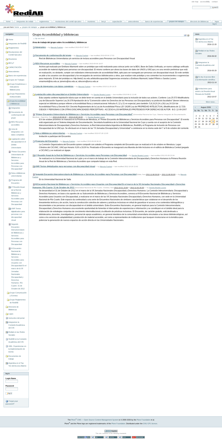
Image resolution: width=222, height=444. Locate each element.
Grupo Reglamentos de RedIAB (18, 301)
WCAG (97, 437)
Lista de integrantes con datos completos (17, 132)
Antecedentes (133, 21)
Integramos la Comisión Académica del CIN (16, 325)
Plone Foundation (143, 420)
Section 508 (83, 437)
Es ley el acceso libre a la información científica (205, 79)
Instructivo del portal (16, 318)
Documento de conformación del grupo (18, 115)
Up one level (40, 38)
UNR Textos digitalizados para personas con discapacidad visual (18, 214)
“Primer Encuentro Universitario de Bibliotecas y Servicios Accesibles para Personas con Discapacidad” (18, 160)
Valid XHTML (111, 437)
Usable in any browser (138, 437)
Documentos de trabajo (14, 357)
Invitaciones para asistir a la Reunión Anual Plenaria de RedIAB (205, 93)
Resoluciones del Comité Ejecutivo (68, 21)
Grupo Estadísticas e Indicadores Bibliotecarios (18, 87)
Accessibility (205, 2)
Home (8, 21)
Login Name (11, 378)
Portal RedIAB (24, 10)
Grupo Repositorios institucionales (17, 95)
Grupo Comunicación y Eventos (18, 294)
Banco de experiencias (154, 21)
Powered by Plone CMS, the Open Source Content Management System (111, 431)
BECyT (103, 21)
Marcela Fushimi (57, 47)
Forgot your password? (12, 402)
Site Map (195, 2)
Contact (215, 2)
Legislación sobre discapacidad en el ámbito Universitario (18, 143)
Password (10, 386)
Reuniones (91, 21)
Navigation (9, 34)
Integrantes (15, 108)
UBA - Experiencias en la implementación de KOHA (17, 349)
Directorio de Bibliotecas (199, 21)
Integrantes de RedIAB (25, 21)
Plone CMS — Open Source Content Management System (94, 420)
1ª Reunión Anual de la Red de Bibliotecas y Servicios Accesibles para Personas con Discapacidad (18, 195)
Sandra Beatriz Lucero (102, 94)
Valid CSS (124, 437)
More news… (211, 102)
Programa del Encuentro (16, 181)
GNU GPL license (150, 423)
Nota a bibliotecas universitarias (18, 174)
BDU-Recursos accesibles (17, 123)
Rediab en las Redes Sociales (16, 333)
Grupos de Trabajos (176, 21)
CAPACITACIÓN (117, 21)
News (197, 34)
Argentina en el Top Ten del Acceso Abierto (17, 364)
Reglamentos (44, 21)
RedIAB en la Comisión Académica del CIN (17, 340)
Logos (217, 21)
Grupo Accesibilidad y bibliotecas (17, 102)
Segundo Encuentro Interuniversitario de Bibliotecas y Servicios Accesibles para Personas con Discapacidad (17, 234)
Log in (215, 24)
